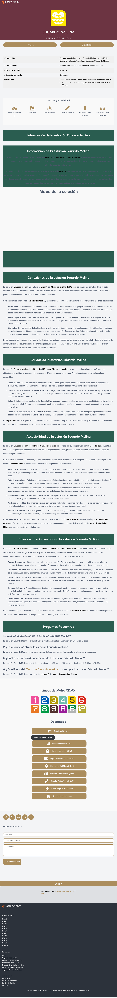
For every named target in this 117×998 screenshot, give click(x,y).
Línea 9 (4, 938)
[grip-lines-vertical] (85, 108)
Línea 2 (4, 921)
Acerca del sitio (7, 976)
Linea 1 (4, 919)
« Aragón (30, 45)
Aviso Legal (6, 978)
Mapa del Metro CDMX (9, 958)
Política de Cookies (8, 983)
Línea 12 (5, 945)
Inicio (4, 955)
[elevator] (32, 108)
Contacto (5, 985)
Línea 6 (4, 931)
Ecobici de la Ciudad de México (12, 967)
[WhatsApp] (18, 817)
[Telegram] (25, 817)
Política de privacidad (9, 981)
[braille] (102, 108)
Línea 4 (4, 926)
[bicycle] (14, 108)
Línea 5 (4, 928)
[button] (59, 731)
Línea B (4, 943)
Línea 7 (4, 933)
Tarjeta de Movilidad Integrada (12, 970)
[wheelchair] (50, 108)
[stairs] (67, 108)
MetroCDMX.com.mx (40, 991)
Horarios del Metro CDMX (10, 963)
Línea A (4, 940)
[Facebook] (6, 817)
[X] (12, 817)
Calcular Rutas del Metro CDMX (12, 960)
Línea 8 (4, 936)
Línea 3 (4, 924)
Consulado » (87, 45)
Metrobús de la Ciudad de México (13, 965)
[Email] (31, 817)
